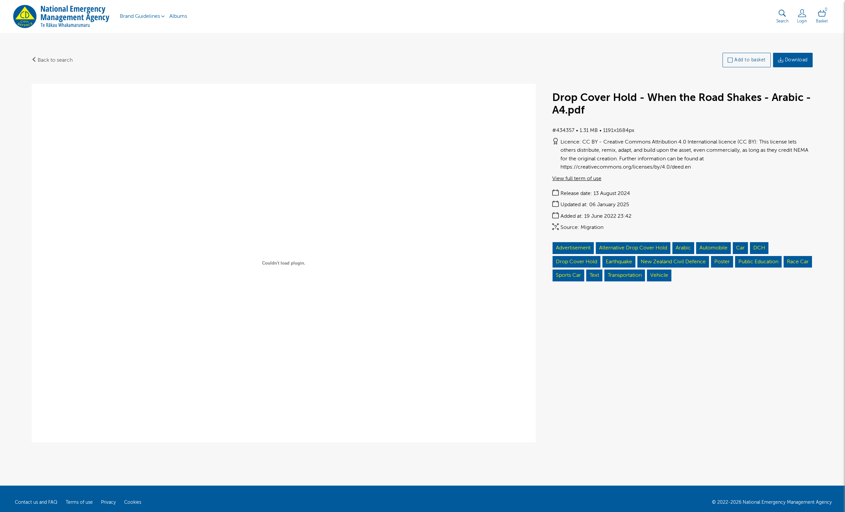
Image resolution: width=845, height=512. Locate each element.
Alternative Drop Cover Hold (633, 248)
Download (796, 59)
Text (594, 275)
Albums (178, 16)
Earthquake (619, 262)
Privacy (108, 502)
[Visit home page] (61, 16)
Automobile (713, 248)
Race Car (798, 262)
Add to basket (750, 59)
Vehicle (659, 275)
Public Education (758, 262)
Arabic (683, 248)
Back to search (54, 60)
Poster (722, 262)
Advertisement (573, 248)
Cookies (132, 502)
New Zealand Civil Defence (673, 262)
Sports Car (568, 275)
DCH (759, 248)
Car (740, 248)
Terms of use (79, 502)
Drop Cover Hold (576, 262)
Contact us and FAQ (36, 502)
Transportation (625, 275)
